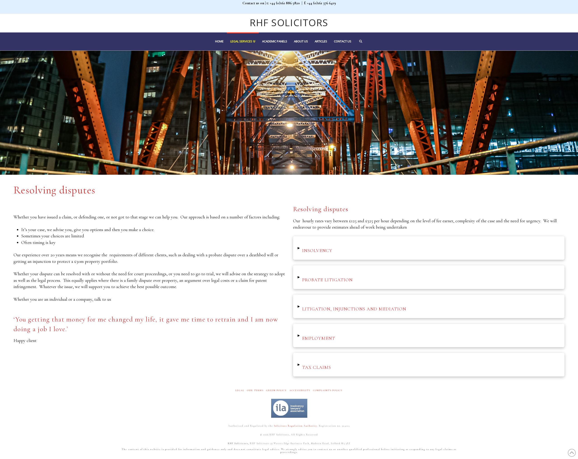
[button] (428, 248)
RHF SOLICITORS (289, 22)
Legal (239, 390)
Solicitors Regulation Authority (295, 426)
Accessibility (299, 390)
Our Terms (255, 390)
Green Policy (276, 390)
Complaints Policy (328, 390)
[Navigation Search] (360, 41)
